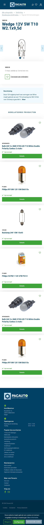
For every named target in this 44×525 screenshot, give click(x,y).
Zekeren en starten (9, 452)
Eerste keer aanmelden (10, 467)
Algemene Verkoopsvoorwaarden (13, 472)
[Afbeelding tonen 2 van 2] (24, 58)
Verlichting (7, 441)
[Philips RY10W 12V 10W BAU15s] (22, 174)
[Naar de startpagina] (18, 4)
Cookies (5, 508)
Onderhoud (7, 446)
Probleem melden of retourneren (13, 470)
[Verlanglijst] (35, 4)
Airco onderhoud (8, 457)
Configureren (19, 522)
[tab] (21, 95)
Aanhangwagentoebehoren (11, 448)
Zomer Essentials (9, 454)
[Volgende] (42, 48)
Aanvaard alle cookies (34, 522)
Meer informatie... (33, 517)
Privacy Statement (22, 508)
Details (22, 156)
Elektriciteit (7, 435)
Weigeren (8, 522)
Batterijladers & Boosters (11, 437)
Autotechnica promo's (10, 439)
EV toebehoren (8, 450)
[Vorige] (1, 48)
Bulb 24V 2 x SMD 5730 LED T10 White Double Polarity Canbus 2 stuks (21, 147)
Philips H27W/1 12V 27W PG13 (14, 276)
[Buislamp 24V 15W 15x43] (22, 217)
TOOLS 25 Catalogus (10, 432)
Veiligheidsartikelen (9, 443)
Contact (6, 483)
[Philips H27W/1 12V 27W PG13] (22, 261)
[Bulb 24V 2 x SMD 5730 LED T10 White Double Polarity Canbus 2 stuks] (22, 131)
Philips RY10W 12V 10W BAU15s (15, 189)
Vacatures (7, 485)
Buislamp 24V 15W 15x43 (12, 233)
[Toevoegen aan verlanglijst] (40, 123)
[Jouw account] (40, 4)
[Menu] (4, 3)
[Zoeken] (32, 4)
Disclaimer (12, 508)
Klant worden (7, 465)
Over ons (6, 481)
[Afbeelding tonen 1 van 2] (20, 58)
